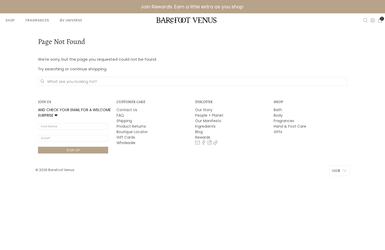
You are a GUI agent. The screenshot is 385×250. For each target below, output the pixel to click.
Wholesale (126, 142)
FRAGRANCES (37, 20)
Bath (278, 109)
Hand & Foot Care (290, 126)
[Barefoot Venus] (186, 20)
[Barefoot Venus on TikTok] (215, 143)
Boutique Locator (132, 131)
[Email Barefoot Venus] (197, 143)
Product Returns (131, 126)
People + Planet (209, 115)
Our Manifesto (208, 120)
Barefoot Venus (61, 170)
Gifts (278, 131)
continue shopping (88, 69)
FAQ (120, 115)
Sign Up (73, 150)
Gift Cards (126, 137)
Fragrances (284, 120)
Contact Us (127, 109)
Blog (199, 131)
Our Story (203, 109)
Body (278, 115)
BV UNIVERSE (71, 20)
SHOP (10, 20)
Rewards (202, 137)
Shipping (124, 120)
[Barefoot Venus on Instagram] (209, 143)
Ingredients (205, 126)
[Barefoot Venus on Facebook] (203, 143)
